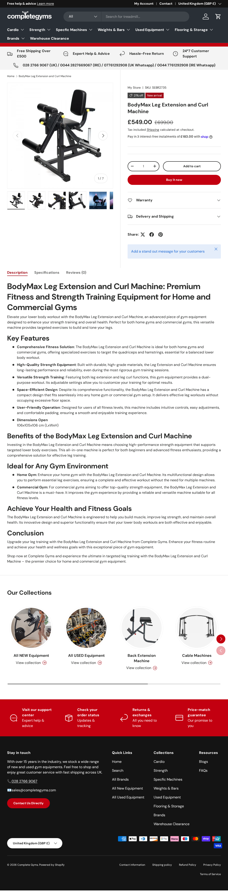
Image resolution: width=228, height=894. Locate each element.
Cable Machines (197, 655)
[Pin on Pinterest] (160, 234)
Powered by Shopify (52, 865)
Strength (37, 29)
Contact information (132, 865)
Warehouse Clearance (49, 38)
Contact (165, 4)
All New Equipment (127, 788)
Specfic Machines (71, 29)
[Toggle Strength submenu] (48, 29)
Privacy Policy (212, 865)
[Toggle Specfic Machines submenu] (90, 29)
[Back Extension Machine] (142, 628)
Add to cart (192, 166)
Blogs (203, 761)
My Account (143, 4)
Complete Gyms (27, 865)
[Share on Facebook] (151, 234)
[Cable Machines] (197, 628)
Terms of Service (210, 874)
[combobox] (126, 17)
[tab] (17, 272)
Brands (13, 38)
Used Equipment (149, 29)
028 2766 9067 (24, 781)
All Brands (120, 779)
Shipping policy (162, 865)
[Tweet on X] (142, 234)
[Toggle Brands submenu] (23, 38)
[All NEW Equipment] (31, 628)
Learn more (45, 4)
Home (10, 76)
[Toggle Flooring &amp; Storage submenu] (211, 29)
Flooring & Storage (191, 29)
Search (117, 770)
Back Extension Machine (142, 658)
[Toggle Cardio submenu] (22, 29)
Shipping (153, 130)
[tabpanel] (114, 422)
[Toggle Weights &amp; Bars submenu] (128, 29)
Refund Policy (187, 865)
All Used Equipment (128, 797)
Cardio (13, 29)
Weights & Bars (111, 29)
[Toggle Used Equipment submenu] (167, 29)
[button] (218, 16)
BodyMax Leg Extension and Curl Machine (45, 76)
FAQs (203, 770)
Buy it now (174, 180)
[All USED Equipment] (86, 628)
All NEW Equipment (31, 655)
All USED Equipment (86, 655)
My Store (134, 88)
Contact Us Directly (28, 803)
